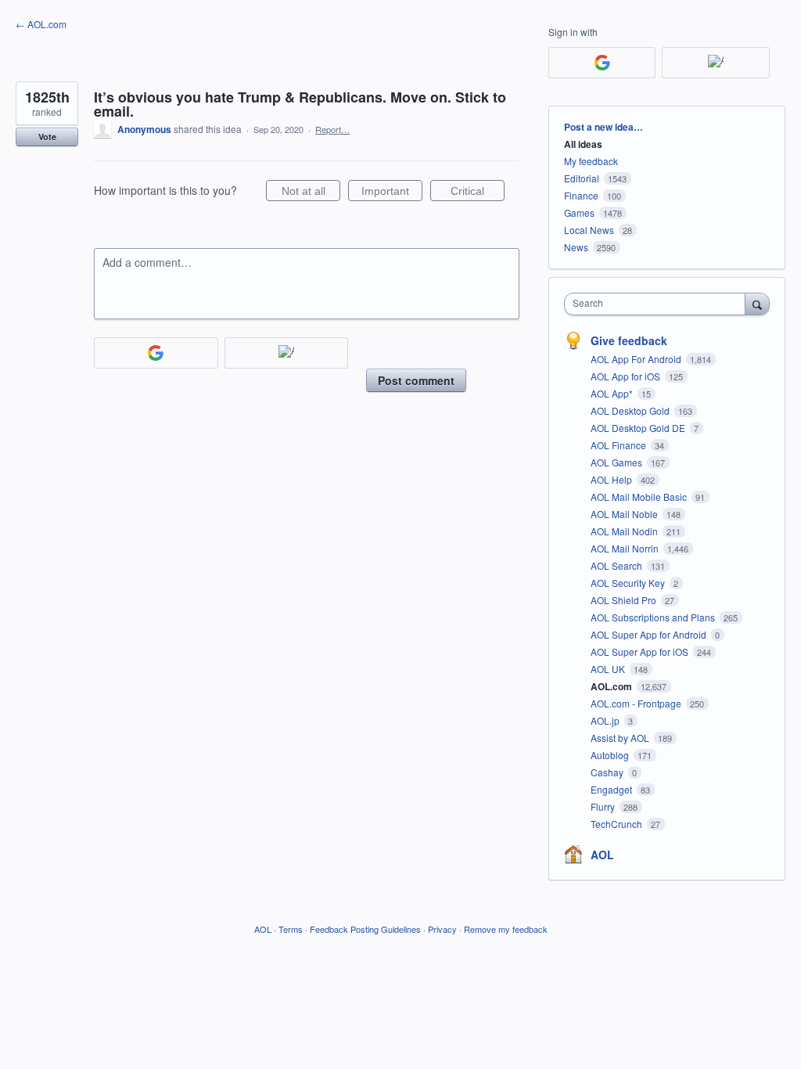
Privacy (442, 929)
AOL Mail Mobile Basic (640, 496)
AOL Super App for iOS (641, 651)
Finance (581, 195)
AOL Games (618, 462)
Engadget (612, 789)
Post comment (416, 380)
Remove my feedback (506, 929)
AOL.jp (606, 720)
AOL (602, 854)
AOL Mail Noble (625, 513)
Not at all (311, 193)
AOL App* (613, 393)
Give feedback (629, 340)
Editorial (581, 178)
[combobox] (658, 304)
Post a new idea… (603, 127)
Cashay (608, 772)
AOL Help (612, 479)
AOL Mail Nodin (625, 531)
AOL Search (618, 565)
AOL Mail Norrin (626, 548)
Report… (332, 129)
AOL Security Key (629, 582)
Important (391, 193)
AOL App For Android (637, 358)
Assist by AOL (621, 737)
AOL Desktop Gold (631, 410)
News (576, 247)
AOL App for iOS (627, 376)
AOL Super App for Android (650, 634)
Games (579, 212)
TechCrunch (618, 823)
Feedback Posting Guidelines (365, 929)
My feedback (591, 160)
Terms (290, 929)
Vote (47, 136)
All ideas (583, 144)
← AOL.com (41, 24)
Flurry (604, 806)
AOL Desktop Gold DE (639, 427)
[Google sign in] (156, 353)
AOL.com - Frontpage (637, 703)
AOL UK (609, 668)
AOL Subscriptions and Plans (654, 617)
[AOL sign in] (286, 353)
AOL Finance (619, 445)
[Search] (757, 304)
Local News (589, 229)
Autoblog (611, 754)
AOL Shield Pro (625, 599)
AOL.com (612, 686)
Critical (478, 193)
